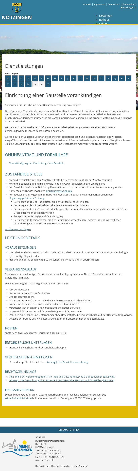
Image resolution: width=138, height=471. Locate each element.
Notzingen (105, 15)
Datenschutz (114, 4)
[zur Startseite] (17, 8)
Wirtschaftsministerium (18, 398)
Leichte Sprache (79, 465)
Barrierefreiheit (42, 465)
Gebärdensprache (61, 465)
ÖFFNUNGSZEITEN (54, 456)
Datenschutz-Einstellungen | (128, 6)
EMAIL (38, 456)
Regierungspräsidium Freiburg (26, 198)
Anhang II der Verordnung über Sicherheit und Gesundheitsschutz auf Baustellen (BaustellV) (61, 380)
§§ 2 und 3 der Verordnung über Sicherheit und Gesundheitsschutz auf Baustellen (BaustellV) (62, 376)
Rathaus (104, 20)
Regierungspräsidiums (59, 190)
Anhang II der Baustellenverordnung (67, 362)
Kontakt (87, 4)
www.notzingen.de (44, 460)
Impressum (99, 4)
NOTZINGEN (17, 17)
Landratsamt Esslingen (18, 229)
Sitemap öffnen (69, 429)
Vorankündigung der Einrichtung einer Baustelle (36, 163)
